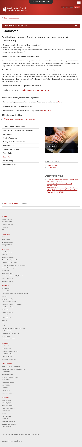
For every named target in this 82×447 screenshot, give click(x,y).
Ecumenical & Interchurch (9, 359)
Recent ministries (9, 164)
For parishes (5, 285)
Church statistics (6, 317)
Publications (5, 397)
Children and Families (11, 149)
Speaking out (5, 343)
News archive (6, 419)
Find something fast (41, 2)
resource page (46, 111)
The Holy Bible (6, 239)
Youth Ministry (8, 153)
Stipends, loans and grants (9, 268)
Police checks (6, 336)
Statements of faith (7, 221)
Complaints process (7, 312)
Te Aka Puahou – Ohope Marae (14, 127)
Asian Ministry (8, 134)
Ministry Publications (8, 405)
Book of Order (6, 288)
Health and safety (7, 331)
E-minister (6, 157)
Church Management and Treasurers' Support (15, 293)
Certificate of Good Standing (10, 262)
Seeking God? (51, 167)
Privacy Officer (6, 309)
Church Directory (6, 416)
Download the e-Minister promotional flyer (20, 119)
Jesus (3, 237)
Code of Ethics (6, 291)
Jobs (3, 229)
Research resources (7, 224)
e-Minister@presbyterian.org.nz (35, 90)
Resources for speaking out (10, 351)
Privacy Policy (13, 441)
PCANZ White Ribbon (8, 354)
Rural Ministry (8, 161)
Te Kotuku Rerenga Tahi (9, 424)
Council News (6, 411)
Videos (4, 413)
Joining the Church (52, 165)
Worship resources (7, 252)
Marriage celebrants (7, 281)
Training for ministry (7, 278)
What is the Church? (7, 242)
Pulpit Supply (5, 270)
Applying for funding (7, 299)
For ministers (5, 249)
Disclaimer (5, 441)
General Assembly (7, 219)
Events (4, 323)
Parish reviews (6, 315)
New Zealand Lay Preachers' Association (13, 328)
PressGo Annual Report (8, 421)
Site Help (20, 441)
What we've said (6, 348)
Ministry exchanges (7, 273)
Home (5, 18)
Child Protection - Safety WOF (10, 333)
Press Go (4, 296)
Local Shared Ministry (8, 307)
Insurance (4, 320)
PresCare (4, 254)
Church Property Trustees (9, 301)
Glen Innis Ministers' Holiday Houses (12, 276)
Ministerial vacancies (8, 257)
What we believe (6, 346)
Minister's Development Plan (10, 260)
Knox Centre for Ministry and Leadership (18, 130)
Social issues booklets (8, 408)
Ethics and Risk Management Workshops (13, 265)
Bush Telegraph (6, 403)
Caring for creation (7, 356)
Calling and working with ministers (11, 304)
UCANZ (4, 325)
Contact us (5, 227)
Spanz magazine (6, 400)
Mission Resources (10, 138)
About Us (4, 216)
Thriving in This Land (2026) (55, 192)
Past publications (7, 427)
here (59, 102)
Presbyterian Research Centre (14, 142)
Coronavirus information (9, 339)
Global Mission (8, 145)
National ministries (14, 18)
